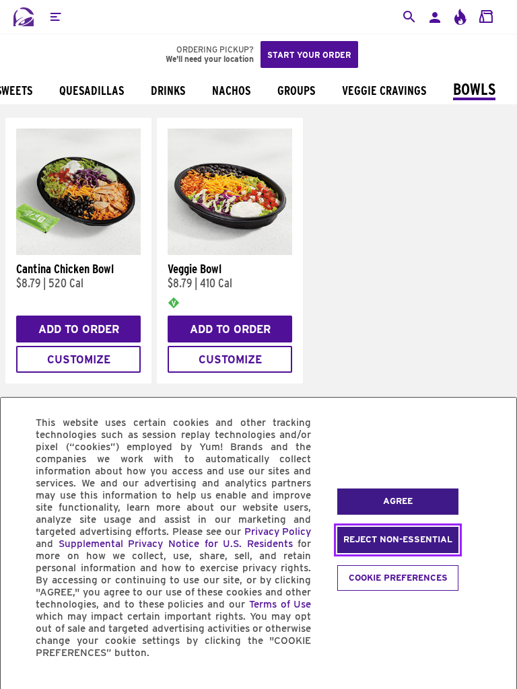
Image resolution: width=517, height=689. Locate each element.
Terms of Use (280, 604)
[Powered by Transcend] (22, 683)
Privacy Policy (278, 531)
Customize (78, 359)
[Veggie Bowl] (230, 251)
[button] (55, 17)
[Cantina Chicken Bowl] (78, 251)
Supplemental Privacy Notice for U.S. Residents (176, 544)
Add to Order (78, 329)
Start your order (309, 55)
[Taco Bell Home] (23, 16)
